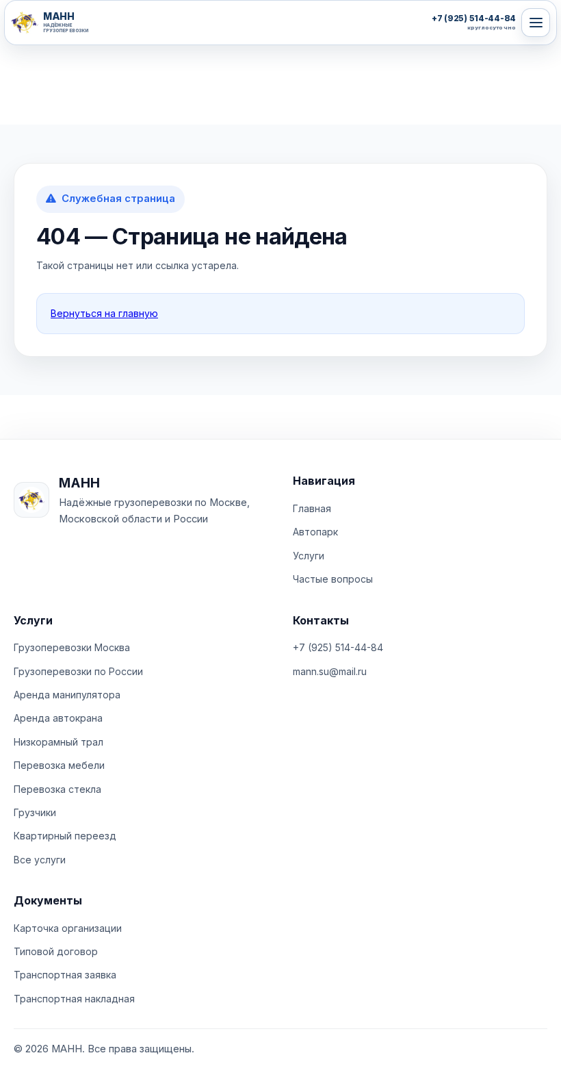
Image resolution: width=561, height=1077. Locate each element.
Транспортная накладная (74, 998)
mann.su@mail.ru (330, 671)
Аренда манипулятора (67, 694)
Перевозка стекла (57, 789)
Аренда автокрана (58, 718)
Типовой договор (56, 951)
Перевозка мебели (59, 765)
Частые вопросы (333, 579)
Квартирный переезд (65, 835)
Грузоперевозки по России (78, 671)
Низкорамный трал (58, 742)
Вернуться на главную (104, 313)
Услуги (308, 555)
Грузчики (35, 812)
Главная (312, 508)
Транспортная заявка (65, 974)
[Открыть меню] (535, 22)
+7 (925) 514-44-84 (338, 647)
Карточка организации (68, 928)
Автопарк (315, 531)
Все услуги (40, 859)
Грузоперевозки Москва (72, 647)
